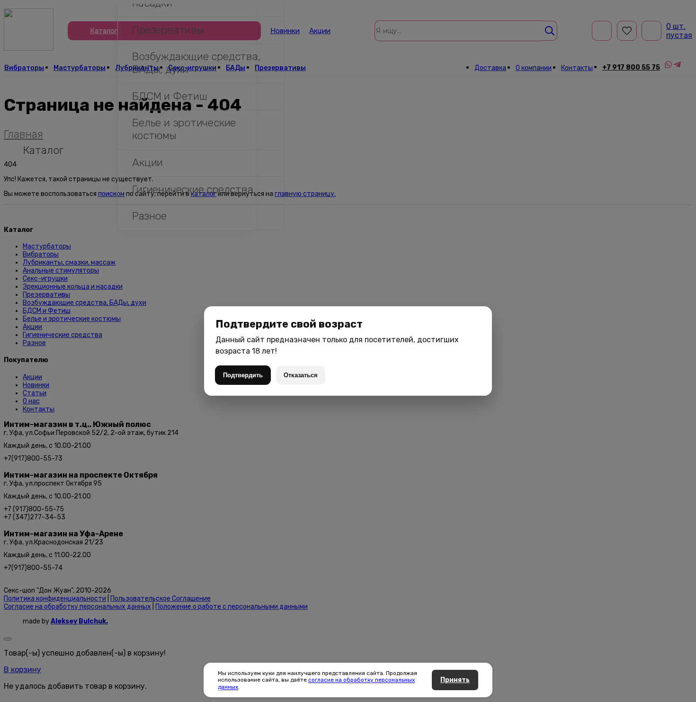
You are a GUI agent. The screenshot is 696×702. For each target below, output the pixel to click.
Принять (455, 680)
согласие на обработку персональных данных (316, 683)
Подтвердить (243, 375)
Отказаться (301, 375)
